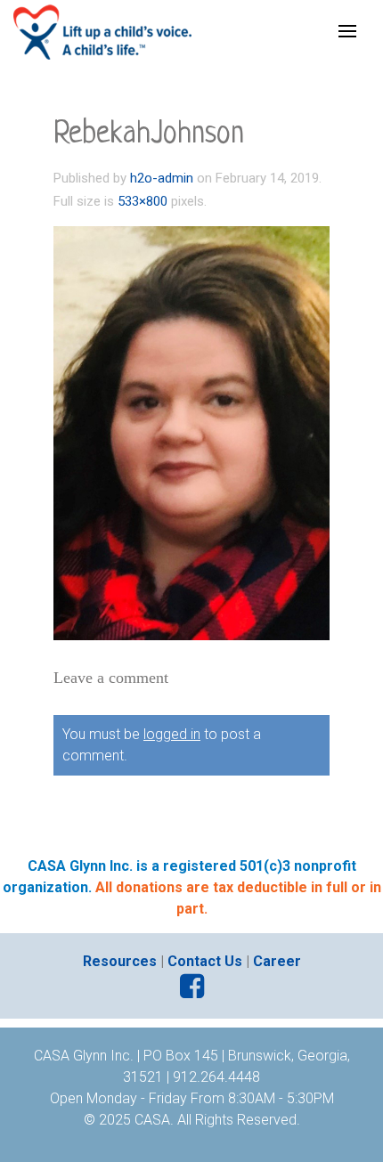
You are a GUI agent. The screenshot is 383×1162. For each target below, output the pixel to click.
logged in (171, 734)
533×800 (142, 201)
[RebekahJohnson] (191, 432)
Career (277, 961)
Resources (120, 961)
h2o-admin (161, 178)
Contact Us (204, 961)
